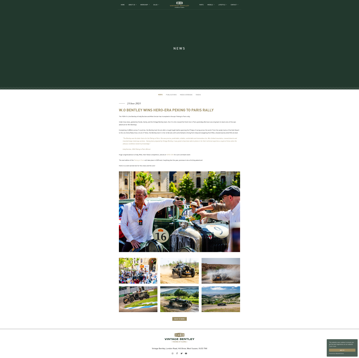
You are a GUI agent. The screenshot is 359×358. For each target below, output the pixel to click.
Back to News (179, 319)
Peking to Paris (139, 160)
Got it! (342, 350)
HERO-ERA (170, 155)
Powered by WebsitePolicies (336, 353)
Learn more (332, 346)
